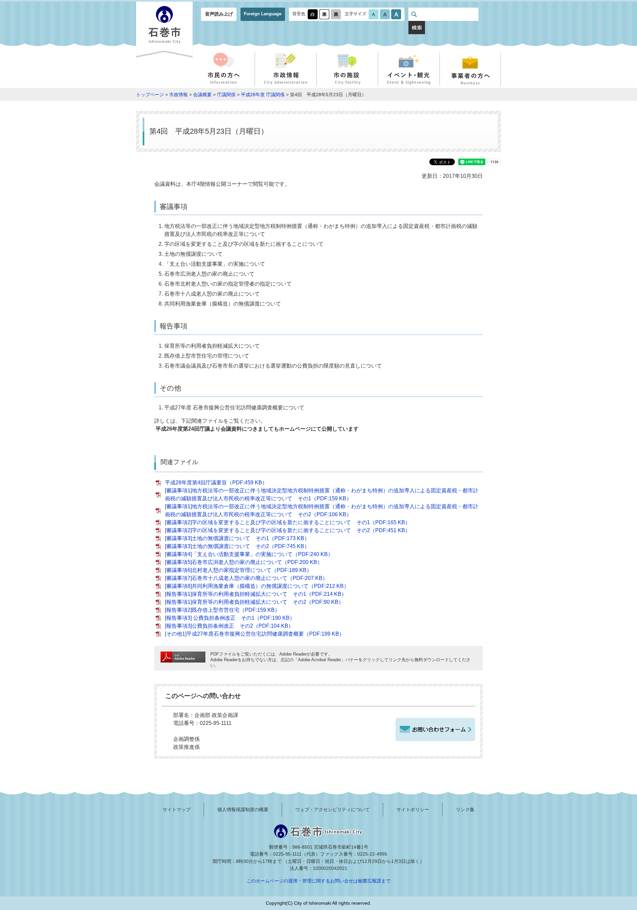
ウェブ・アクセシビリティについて (332, 809)
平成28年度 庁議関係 (263, 94)
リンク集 (465, 809)
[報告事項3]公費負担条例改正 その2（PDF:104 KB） (229, 626)
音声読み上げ (219, 14)
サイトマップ (176, 809)
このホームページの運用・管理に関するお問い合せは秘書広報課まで (318, 880)
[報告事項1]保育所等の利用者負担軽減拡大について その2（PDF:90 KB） (254, 602)
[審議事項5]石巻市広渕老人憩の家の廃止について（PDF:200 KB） (243, 562)
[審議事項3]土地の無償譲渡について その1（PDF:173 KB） (237, 538)
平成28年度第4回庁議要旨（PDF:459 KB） (216, 482)
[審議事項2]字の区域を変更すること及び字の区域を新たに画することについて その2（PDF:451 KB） (287, 530)
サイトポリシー (412, 809)
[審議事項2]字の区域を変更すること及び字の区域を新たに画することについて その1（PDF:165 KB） (287, 522)
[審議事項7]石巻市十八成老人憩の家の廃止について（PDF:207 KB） (246, 578)
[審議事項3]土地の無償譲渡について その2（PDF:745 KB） (237, 546)
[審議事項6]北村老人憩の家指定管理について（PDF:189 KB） (238, 570)
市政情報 (178, 94)
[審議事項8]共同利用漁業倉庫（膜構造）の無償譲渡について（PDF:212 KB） (257, 586)
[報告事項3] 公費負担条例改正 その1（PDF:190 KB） (230, 618)
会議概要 (202, 94)
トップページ (150, 94)
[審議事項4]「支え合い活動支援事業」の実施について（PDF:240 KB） (249, 554)
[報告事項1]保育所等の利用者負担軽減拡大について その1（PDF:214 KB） (256, 594)
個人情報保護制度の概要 (242, 809)
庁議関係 (226, 94)
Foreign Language (262, 13)
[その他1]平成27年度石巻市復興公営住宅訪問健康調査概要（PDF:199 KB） (254, 634)
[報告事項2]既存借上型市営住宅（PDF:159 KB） (222, 610)
